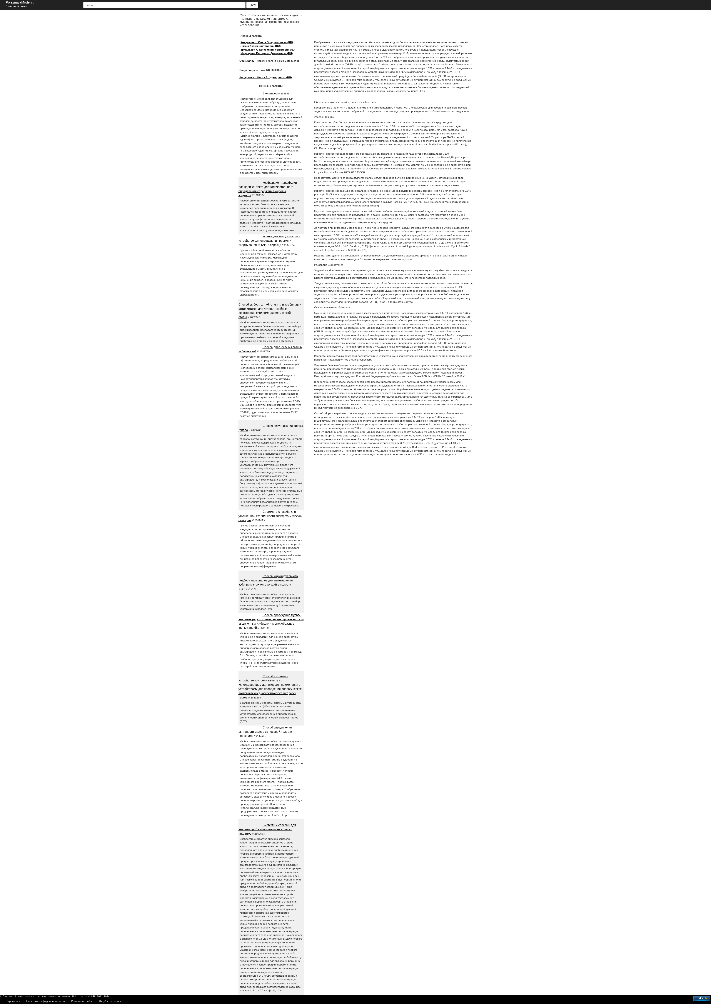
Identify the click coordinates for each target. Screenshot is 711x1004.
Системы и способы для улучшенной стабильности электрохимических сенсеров (270, 516)
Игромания (13, 1001)
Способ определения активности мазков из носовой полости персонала (265, 732)
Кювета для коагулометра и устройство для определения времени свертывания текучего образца (269, 240)
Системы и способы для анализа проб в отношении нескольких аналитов (267, 829)
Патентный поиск (16, 6)
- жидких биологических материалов (269, 60)
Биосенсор (270, 93)
